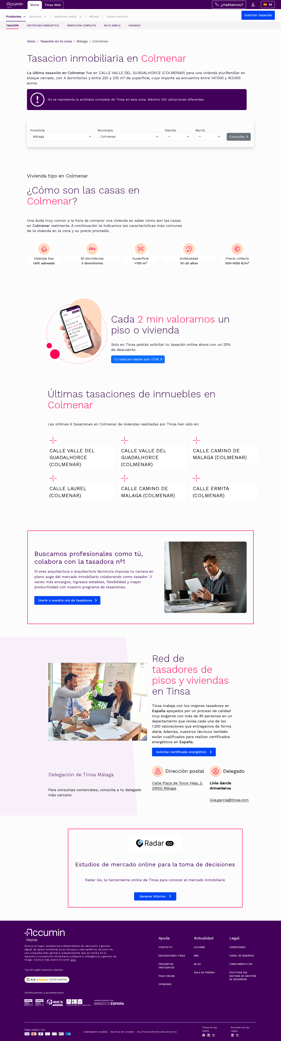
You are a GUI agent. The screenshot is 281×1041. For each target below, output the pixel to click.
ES (270, 4)
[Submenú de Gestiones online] (80, 17)
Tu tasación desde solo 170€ (137, 359)
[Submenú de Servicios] (45, 17)
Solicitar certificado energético (181, 752)
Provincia (37, 130)
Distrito (170, 130)
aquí (73, 959)
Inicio (31, 41)
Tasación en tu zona (56, 41)
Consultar (237, 137)
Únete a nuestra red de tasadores (65, 600)
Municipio (105, 130)
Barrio (200, 130)
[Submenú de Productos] (24, 17)
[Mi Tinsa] (253, 4)
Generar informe (152, 896)
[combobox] (268, 4)
